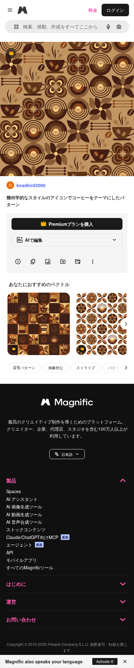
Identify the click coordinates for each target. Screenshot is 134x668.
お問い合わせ (21, 619)
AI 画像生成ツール (24, 506)
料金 (93, 10)
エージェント (24, 545)
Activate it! (104, 661)
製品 (11, 480)
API (9, 552)
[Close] (125, 661)
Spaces (13, 491)
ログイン (115, 10)
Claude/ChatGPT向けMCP (37, 537)
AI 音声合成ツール (24, 522)
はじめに (16, 583)
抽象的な (55, 367)
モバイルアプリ (21, 560)
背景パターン (24, 367)
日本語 (67, 454)
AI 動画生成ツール (24, 514)
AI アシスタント (22, 499)
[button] (67, 454)
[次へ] (126, 324)
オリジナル (43, 53)
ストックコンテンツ (25, 529)
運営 (11, 601)
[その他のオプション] (92, 261)
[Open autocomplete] (13, 26)
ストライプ (85, 367)
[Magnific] (67, 403)
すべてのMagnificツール (29, 567)
